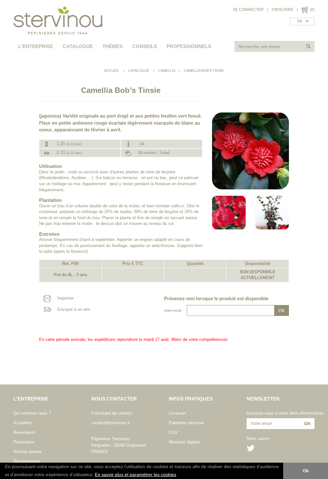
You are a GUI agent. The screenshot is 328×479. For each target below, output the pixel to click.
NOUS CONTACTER (114, 398)
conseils (144, 46)
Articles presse (27, 451)
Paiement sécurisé (186, 422)
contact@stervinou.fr (110, 422)
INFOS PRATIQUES (191, 398)
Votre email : (173, 310)
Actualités (22, 422)
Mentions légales (184, 442)
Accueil (111, 70)
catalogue (78, 46)
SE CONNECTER (248, 9)
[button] (178, 475)
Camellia (166, 70)
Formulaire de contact (111, 413)
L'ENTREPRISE (35, 46)
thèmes (112, 46)
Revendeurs (24, 432)
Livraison (177, 413)
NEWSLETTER (263, 398)
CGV (173, 432)
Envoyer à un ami (73, 309)
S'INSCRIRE (282, 9)
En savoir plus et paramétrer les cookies (135, 474)
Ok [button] (306, 470)
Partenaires (24, 442)
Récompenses (26, 461)
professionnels (189, 46)
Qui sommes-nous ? (32, 413)
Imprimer (65, 298)
